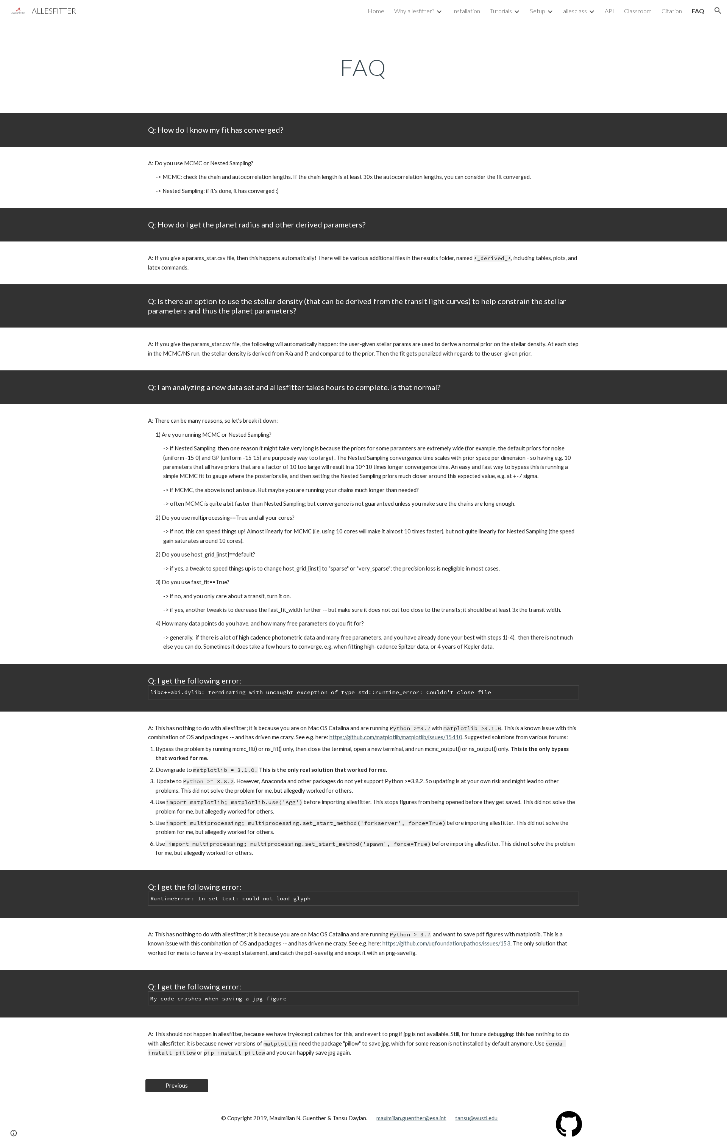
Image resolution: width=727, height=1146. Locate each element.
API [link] (609, 10)
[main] (363, 67)
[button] (718, 11)
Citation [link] (671, 10)
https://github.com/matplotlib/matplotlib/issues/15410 (395, 737)
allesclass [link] (575, 10)
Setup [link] (537, 10)
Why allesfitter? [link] (414, 10)
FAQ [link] (698, 10)
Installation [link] (466, 10)
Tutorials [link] (501, 10)
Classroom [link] (638, 10)
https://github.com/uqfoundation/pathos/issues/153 (446, 943)
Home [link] (376, 10)
